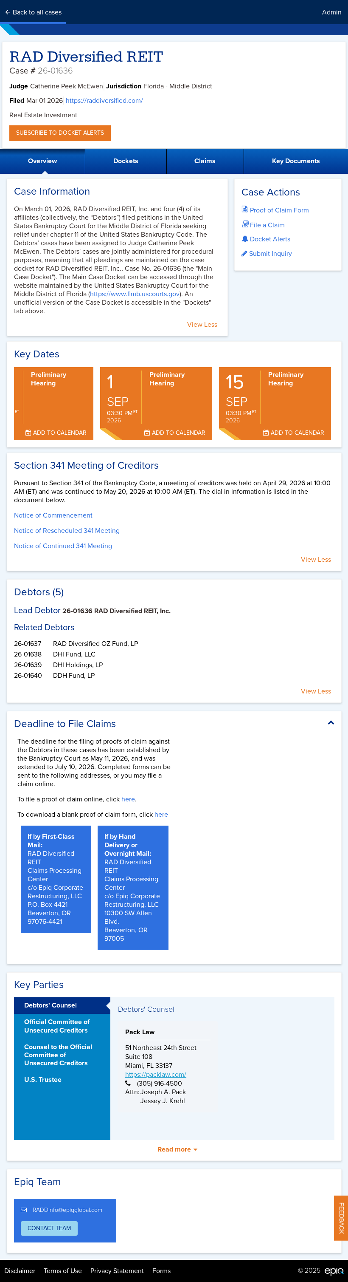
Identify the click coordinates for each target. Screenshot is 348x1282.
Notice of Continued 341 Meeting (63, 546)
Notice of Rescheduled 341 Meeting (67, 530)
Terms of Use (63, 1271)
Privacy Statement (117, 1271)
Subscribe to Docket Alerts (60, 132)
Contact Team (49, 1228)
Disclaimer (19, 1271)
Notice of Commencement (53, 515)
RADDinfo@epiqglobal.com (67, 1210)
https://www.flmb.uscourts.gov (135, 294)
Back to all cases (36, 12)
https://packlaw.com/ (155, 1074)
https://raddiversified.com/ (104, 100)
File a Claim (266, 225)
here (128, 799)
